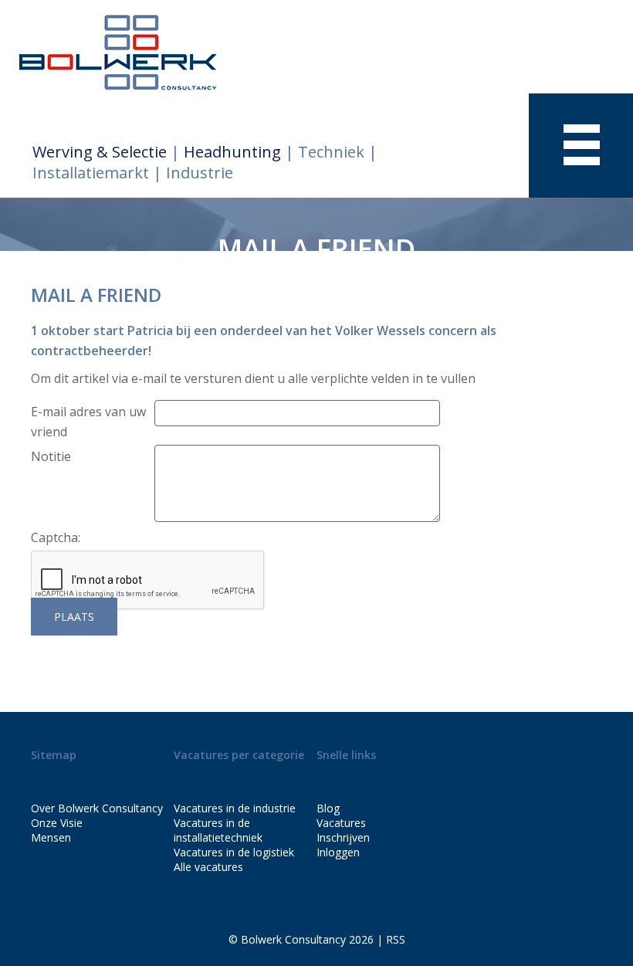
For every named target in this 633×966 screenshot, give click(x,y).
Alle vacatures (208, 866)
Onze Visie (57, 822)
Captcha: (55, 537)
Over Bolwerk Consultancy (97, 808)
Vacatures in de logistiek (234, 852)
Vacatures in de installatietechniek (218, 830)
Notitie (51, 456)
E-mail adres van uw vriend (88, 421)
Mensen (51, 837)
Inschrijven (343, 837)
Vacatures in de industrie (235, 808)
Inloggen (338, 852)
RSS (395, 939)
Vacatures (341, 822)
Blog (328, 808)
